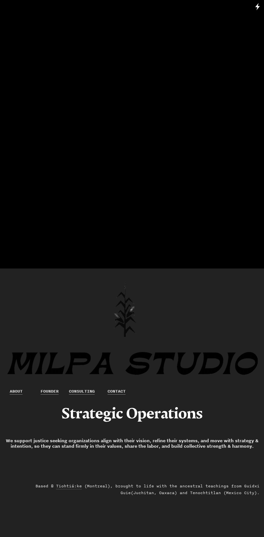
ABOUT (16, 391)
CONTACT (117, 391)
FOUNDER (50, 391)
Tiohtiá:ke (69, 486)
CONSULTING (82, 391)
